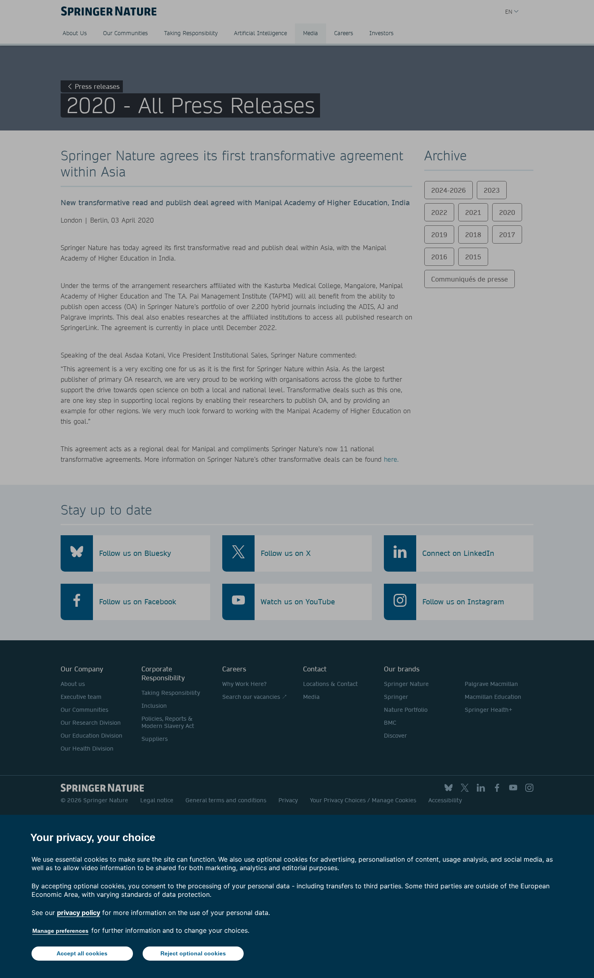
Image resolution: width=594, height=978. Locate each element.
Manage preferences (60, 931)
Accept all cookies (82, 953)
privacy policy (78, 913)
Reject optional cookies (193, 953)
